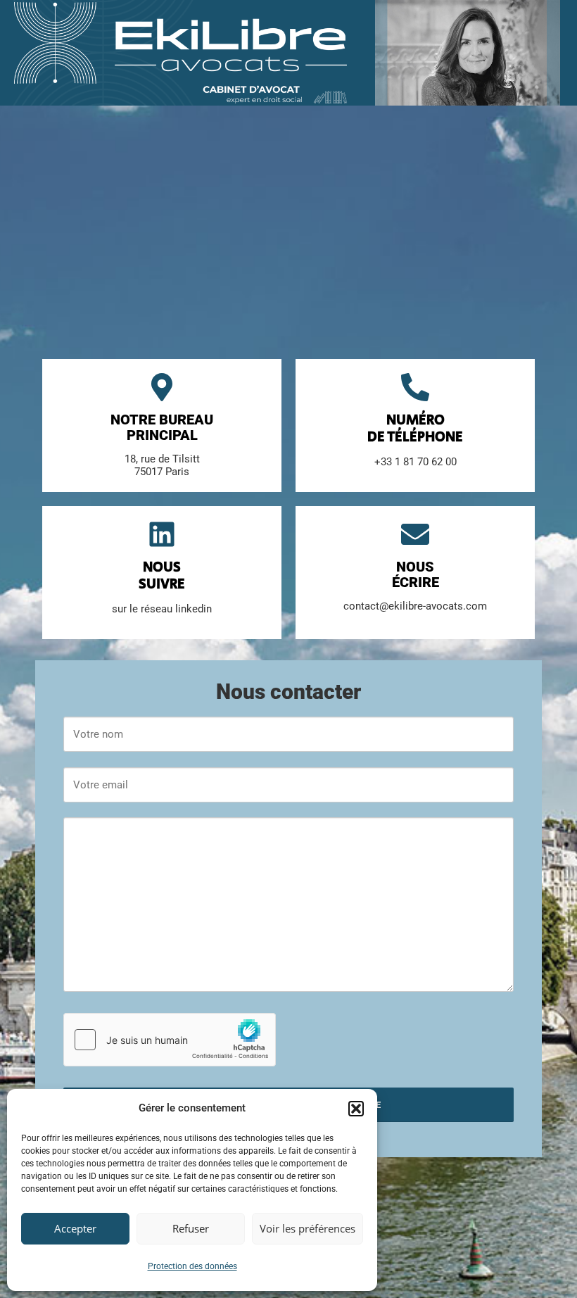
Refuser (190, 1228)
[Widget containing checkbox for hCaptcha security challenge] (169, 1039)
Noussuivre (162, 576)
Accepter (75, 1228)
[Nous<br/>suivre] (162, 534)
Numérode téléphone (415, 429)
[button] (356, 1109)
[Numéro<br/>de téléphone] (415, 387)
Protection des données (192, 1266)
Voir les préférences (307, 1228)
